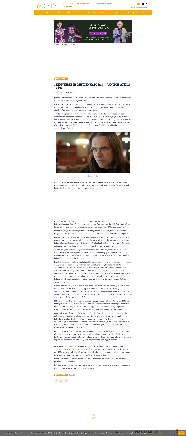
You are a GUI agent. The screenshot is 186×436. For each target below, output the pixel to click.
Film (101, 13)
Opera (78, 13)
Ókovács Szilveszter (103, 4)
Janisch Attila (61, 79)
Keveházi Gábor (83, 4)
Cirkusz (90, 13)
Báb (69, 13)
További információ (155, 433)
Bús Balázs (67, 7)
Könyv (139, 13)
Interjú (127, 13)
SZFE (72, 375)
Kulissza (114, 13)
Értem (181, 433)
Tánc (59, 13)
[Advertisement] (93, 60)
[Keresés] (138, 4)
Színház (47, 13)
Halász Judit (68, 4)
